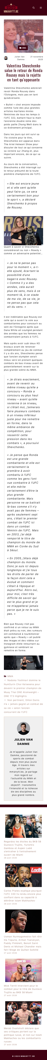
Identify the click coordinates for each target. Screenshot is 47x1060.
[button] (33, 8)
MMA (10, 676)
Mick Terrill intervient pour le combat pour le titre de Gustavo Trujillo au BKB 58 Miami (23, 989)
